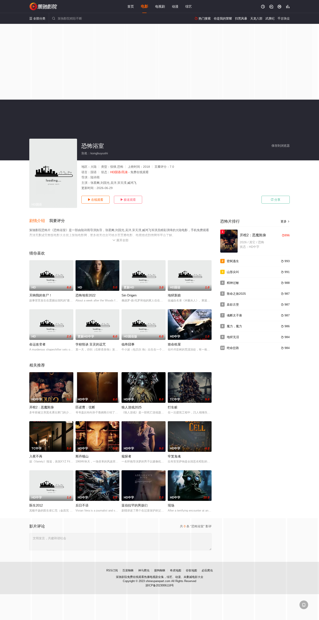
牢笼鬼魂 (174, 456)
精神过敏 (233, 283)
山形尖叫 (233, 272)
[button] (39, 221)
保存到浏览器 (280, 145)
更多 (285, 221)
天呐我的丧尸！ (40, 295)
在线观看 (95, 199)
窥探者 (126, 456)
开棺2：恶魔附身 (41, 407)
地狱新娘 (174, 295)
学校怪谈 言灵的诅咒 (91, 344)
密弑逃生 (233, 261)
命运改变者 (37, 344)
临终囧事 (128, 344)
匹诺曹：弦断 (85, 407)
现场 (171, 505)
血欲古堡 (233, 304)
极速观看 (128, 199)
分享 (275, 199)
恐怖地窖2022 (85, 295)
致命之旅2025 (236, 293)
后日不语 (82, 505)
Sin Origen (129, 295)
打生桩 (173, 407)
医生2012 (36, 505)
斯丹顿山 (82, 456)
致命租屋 (174, 344)
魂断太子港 (234, 315)
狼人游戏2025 (131, 407)
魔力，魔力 (234, 326)
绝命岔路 (233, 348)
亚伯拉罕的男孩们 (135, 505)
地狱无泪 (233, 337)
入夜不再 (35, 456)
